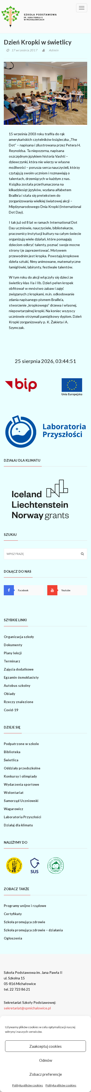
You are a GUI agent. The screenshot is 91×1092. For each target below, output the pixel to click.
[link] (29, 16)
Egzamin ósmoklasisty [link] (21, 677)
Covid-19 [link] (11, 710)
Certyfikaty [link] (13, 914)
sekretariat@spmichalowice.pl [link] (27, 1008)
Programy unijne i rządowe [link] (25, 906)
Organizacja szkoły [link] (19, 637)
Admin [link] (53, 50)
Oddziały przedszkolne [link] (22, 768)
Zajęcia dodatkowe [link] (19, 669)
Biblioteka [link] (12, 752)
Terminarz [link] (12, 661)
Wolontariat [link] (14, 793)
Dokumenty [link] (13, 645)
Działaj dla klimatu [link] (18, 825)
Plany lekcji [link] (13, 653)
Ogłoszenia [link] (13, 938)
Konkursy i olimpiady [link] (20, 776)
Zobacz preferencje (45, 1074)
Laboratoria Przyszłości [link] (22, 817)
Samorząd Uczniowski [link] (21, 801)
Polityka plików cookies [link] (27, 1085)
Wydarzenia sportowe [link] (21, 784)
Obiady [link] (9, 694)
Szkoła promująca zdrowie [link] (24, 922)
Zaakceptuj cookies (45, 1046)
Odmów (45, 1060)
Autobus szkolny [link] (17, 686)
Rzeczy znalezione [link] (18, 702)
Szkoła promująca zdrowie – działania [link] (33, 930)
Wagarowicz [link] (13, 809)
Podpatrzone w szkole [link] (21, 744)
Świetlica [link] (11, 760)
